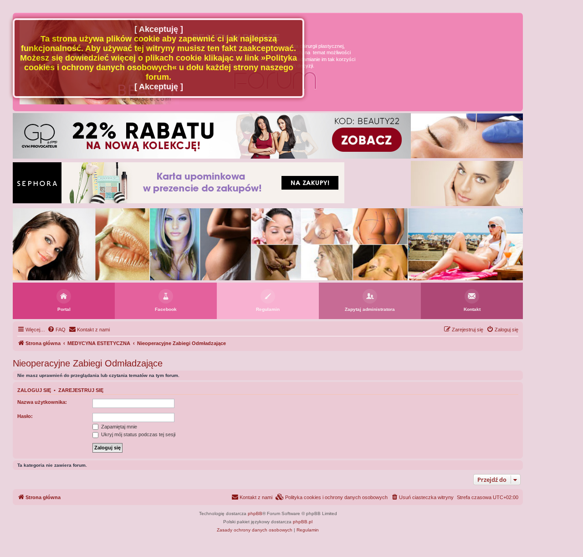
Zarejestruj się (80, 390)
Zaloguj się (34, 390)
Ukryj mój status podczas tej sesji (137, 434)
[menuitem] (56, 329)
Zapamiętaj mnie (118, 426)
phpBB (255, 513)
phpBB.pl (302, 521)
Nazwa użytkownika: (42, 402)
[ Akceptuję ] (158, 29)
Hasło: (25, 416)
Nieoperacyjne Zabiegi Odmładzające (88, 363)
